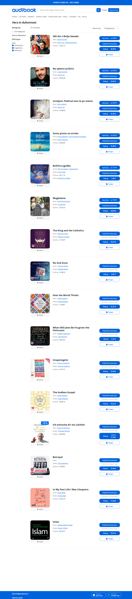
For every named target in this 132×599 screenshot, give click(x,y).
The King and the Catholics (68, 230)
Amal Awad (61, 493)
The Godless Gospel (64, 392)
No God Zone (60, 262)
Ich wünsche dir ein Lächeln (69, 424)
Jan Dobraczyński (63, 201)
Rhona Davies (63, 169)
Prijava (104, 10)
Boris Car (60, 43)
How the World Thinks (66, 295)
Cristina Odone (62, 266)
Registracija (113, 10)
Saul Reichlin (62, 337)
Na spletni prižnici (63, 68)
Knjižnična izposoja (110, 44)
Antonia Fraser (62, 234)
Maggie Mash (63, 269)
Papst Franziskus (63, 428)
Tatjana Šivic (73, 169)
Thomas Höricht (64, 431)
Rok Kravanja (63, 140)
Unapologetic (60, 359)
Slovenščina (18, 45)
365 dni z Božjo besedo (66, 36)
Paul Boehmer (63, 463)
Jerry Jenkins (62, 104)
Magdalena (59, 198)
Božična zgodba (62, 165)
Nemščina (18, 50)
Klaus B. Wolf (62, 528)
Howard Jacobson (63, 334)
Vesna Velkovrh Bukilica (77, 137)
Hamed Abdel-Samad (64, 525)
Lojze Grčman (62, 72)
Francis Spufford (63, 363)
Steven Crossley (63, 237)
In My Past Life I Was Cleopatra (70, 489)
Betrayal (58, 457)
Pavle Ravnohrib (71, 43)
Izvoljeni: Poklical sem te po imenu (73, 101)
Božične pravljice (64, 178)
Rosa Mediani (63, 137)
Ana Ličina (61, 172)
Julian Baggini (62, 298)
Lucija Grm (62, 204)
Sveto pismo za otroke (65, 133)
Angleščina (18, 48)
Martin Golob (62, 39)
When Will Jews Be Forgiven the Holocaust (71, 329)
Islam (56, 521)
